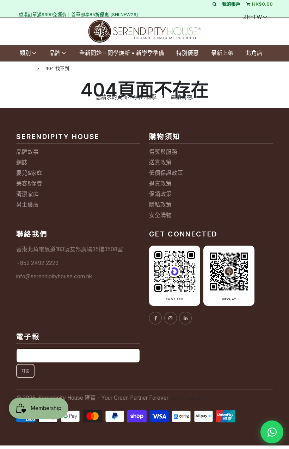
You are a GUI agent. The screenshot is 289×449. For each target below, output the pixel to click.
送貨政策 (160, 162)
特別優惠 (187, 53)
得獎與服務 (163, 151)
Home (23, 68)
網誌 (21, 162)
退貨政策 (160, 183)
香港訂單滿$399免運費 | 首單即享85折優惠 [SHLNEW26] (78, 14)
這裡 (164, 97)
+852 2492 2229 (37, 263)
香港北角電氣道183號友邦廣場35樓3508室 (69, 249)
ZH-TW (252, 17)
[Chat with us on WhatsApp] (271, 431)
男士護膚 (27, 204)
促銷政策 (160, 194)
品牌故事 (27, 151)
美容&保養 (29, 183)
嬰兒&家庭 (29, 173)
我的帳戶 (231, 4)
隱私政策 (160, 204)
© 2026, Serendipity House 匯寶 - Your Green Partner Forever (92, 397)
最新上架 (222, 53)
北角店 (254, 53)
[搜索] (214, 4)
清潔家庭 (27, 194)
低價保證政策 (166, 173)
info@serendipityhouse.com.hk (54, 276)
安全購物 (160, 215)
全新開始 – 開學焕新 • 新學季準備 (121, 53)
